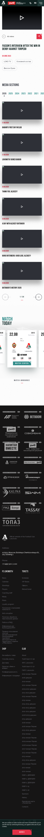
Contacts (25, 807)
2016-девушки (27, 678)
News (4, 578)
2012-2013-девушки (29, 708)
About (24, 655)
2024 (17, 93)
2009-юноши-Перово (29, 741)
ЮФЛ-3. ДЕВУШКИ (28, 779)
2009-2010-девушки (29, 689)
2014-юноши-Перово (29, 738)
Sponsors (25, 794)
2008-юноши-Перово (29, 745)
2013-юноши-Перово (29, 753)
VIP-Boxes (25, 582)
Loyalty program (8, 604)
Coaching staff (7, 593)
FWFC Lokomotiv (28, 670)
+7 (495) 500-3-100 (9, 564)
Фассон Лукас (9, 68)
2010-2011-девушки (29, 711)
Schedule (25, 578)
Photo (4, 600)
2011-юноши (26, 767)
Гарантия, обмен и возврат (8, 667)
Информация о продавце (11, 675)
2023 (23, 93)
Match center (22, 363)
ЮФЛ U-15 (25, 786)
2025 (11, 93)
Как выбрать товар (9, 655)
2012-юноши (26, 681)
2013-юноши (26, 756)
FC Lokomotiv (7, 571)
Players (4, 589)
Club (24, 649)
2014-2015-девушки (29, 704)
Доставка (5, 663)
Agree (22, 832)
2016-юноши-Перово (29, 726)
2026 (4, 93)
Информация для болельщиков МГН (8, 627)
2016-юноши (26, 723)
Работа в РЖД (7, 622)
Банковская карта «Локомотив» (28, 802)
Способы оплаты (8, 659)
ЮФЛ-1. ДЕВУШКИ (28, 775)
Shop (4, 649)
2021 (36, 93)
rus (35, 3)
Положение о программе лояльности (11, 608)
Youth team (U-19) (28, 659)
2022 (30, 93)
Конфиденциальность (9, 672)
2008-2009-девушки (29, 715)
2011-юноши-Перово (29, 764)
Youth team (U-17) (28, 666)
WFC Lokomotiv (27, 663)
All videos (10, 36)
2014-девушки (27, 719)
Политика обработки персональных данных (10, 617)
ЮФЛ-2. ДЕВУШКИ (28, 782)
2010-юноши (26, 771)
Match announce (22, 380)
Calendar (5, 582)
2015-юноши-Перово (29, 696)
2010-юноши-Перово (29, 685)
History (24, 797)
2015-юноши (26, 700)
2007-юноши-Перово (29, 749)
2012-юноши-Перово (29, 674)
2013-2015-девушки (29, 730)
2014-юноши (26, 734)
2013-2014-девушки (29, 760)
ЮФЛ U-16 (25, 790)
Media (4, 597)
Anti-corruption (7, 613)
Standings (5, 585)
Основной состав (24, 61)
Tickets (25, 571)
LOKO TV (7, 61)
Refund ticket (26, 589)
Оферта (24, 585)
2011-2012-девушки (28, 693)
